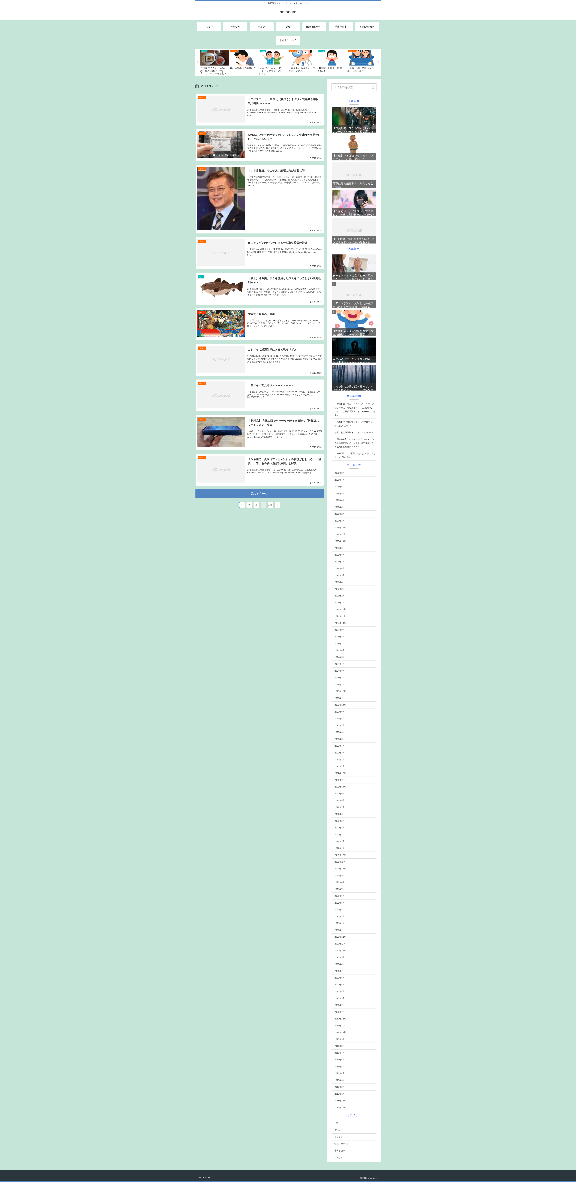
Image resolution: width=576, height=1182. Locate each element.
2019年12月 (340, 1019)
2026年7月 (339, 480)
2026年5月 (339, 493)
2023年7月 (339, 725)
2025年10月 (340, 541)
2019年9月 (339, 1039)
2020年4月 (339, 991)
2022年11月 (340, 780)
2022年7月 (339, 807)
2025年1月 (339, 602)
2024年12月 (340, 609)
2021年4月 (339, 909)
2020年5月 (339, 984)
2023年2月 (339, 759)
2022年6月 (339, 814)
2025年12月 (340, 527)
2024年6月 (339, 650)
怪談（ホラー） (341, 1144)
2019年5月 (339, 1066)
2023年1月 (339, 766)
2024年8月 (339, 636)
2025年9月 (339, 548)
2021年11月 (340, 862)
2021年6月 (339, 896)
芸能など (338, 1157)
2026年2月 (339, 514)
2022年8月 (339, 800)
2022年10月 (340, 787)
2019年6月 (339, 1059)
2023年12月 (340, 691)
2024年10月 (340, 623)
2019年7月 (339, 1053)
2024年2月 (339, 677)
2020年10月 (340, 950)
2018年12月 (340, 1100)
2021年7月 (339, 889)
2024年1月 (339, 684)
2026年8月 (339, 473)
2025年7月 (339, 561)
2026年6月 (339, 486)
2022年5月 (339, 821)
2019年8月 (339, 1046)
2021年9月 (339, 875)
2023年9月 (339, 712)
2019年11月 (340, 1025)
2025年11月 (340, 534)
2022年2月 (339, 841)
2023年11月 (340, 698)
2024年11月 (340, 616)
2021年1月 (339, 930)
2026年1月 (339, 521)
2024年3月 (339, 671)
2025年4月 (339, 582)
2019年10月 (340, 1032)
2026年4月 (339, 500)
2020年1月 (339, 1012)
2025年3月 (339, 589)
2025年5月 (339, 575)
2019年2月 (339, 1087)
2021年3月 (339, 916)
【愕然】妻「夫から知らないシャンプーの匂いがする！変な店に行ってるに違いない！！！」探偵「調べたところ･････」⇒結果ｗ (354, 409)
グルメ (337, 1130)
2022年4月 (339, 827)
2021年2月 (339, 923)
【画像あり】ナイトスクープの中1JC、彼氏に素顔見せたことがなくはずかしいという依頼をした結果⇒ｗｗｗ (354, 443)
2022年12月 (340, 773)
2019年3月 (339, 1080)
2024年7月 (339, 643)
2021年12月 (340, 855)
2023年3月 (339, 753)
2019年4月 (339, 1073)
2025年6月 (339, 568)
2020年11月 (340, 944)
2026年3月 (339, 507)
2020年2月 (339, 1005)
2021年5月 (339, 903)
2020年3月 (339, 998)
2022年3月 (339, 834)
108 (336, 1123)
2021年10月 (340, 868)
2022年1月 (339, 848)
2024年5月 (339, 657)
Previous (197, 62)
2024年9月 (339, 630)
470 (270, 505)
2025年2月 (339, 596)
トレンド (338, 1137)
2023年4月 (339, 746)
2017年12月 (340, 1107)
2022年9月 (339, 793)
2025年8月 (339, 555)
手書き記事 (339, 1150)
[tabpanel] (214, 62)
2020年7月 (339, 971)
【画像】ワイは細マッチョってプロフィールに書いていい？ (354, 424)
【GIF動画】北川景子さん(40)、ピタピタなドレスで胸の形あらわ (355, 455)
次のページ (260, 494)
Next (378, 62)
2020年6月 (339, 978)
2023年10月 (340, 705)
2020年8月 (339, 964)
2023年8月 (339, 718)
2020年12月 (340, 937)
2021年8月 (339, 882)
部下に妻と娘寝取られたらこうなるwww (353, 432)
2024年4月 (339, 664)
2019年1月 (339, 1094)
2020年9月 (339, 957)
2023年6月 (339, 732)
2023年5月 (339, 739)
